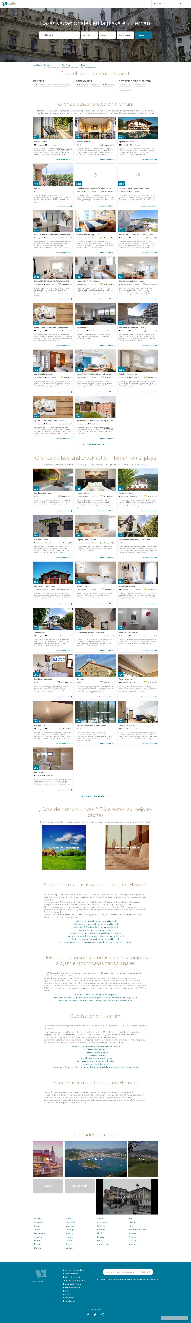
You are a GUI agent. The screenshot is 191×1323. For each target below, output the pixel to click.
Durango (70, 1229)
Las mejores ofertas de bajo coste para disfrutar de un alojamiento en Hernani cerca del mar (95, 1067)
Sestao (69, 1244)
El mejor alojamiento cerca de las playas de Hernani (95, 1046)
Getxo (100, 1218)
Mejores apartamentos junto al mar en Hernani (95, 924)
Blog (65, 1291)
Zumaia (69, 1218)
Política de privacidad (73, 1277)
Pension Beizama (84, 142)
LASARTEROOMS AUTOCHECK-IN (91, 633)
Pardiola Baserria (126, 493)
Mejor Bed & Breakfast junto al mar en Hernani (95, 927)
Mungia (69, 1237)
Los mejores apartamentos (95, 1049)
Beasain (100, 1237)
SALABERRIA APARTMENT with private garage (96, 374)
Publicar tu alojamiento (74, 1270)
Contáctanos (69, 1297)
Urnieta (69, 1248)
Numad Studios (40, 142)
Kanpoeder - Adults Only (44, 586)
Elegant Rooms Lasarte (86, 540)
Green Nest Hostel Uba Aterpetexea (91, 726)
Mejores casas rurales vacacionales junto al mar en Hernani (96, 936)
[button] (88, 1314)
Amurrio (132, 1237)
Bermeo (132, 1222)
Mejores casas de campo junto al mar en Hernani (95, 939)
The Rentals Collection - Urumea (133, 328)
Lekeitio (38, 1218)
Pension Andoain (41, 540)
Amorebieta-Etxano (138, 1229)
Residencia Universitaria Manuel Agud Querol (95, 421)
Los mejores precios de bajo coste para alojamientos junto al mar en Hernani (95, 942)
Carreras (67, 1294)
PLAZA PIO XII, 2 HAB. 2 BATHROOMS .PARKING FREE (56, 281)
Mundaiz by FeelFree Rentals (88, 281)
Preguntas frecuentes (73, 1284)
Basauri (37, 1244)
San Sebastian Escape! (43, 374)
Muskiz (132, 1244)
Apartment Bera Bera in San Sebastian (50, 421)
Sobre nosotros (70, 1273)
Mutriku (69, 1233)
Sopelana (70, 1226)
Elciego (37, 1248)
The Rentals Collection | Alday (131, 281)
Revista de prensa (71, 1287)
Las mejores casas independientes (95, 1058)
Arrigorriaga (102, 1244)
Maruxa (37, 188)
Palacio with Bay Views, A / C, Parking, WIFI (94, 188)
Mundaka (38, 1222)
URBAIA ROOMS (83, 586)
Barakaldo (102, 1222)
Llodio (100, 1233)
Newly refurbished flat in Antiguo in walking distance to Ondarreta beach (64, 235)
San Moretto (39, 772)
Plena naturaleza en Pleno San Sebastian (51, 328)
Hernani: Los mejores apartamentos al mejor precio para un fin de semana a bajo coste (95, 997)
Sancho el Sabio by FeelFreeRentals (134, 188)
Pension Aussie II (41, 726)
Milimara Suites (83, 328)
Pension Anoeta (125, 679)
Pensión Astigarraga (42, 493)
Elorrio (37, 1240)
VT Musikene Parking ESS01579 (90, 235)
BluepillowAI (69, 1301)
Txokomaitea (39, 633)
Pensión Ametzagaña (43, 679)
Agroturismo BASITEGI (128, 142)
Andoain (133, 1233)
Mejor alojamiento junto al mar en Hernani (95, 921)
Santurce (101, 1229)
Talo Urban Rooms (127, 586)
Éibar (131, 1226)
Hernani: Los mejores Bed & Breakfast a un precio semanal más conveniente (95, 1000)
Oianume (80, 679)
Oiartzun (133, 1240)
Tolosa (37, 1229)
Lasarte (69, 1240)
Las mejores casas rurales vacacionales (95, 1061)
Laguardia (70, 1222)
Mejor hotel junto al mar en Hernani (95, 930)
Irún (130, 1218)
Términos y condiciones (74, 1280)
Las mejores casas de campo (95, 1064)
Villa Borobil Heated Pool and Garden (134, 540)
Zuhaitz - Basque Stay (128, 374)
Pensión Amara (83, 493)
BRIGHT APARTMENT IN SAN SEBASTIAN (136, 235)
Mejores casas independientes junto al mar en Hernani (95, 933)
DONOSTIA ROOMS (127, 726)
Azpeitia (38, 1237)
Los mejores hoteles (95, 1055)
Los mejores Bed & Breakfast (95, 1052)
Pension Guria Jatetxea (128, 633)
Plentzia (101, 1226)
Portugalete (39, 1233)
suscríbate (145, 1272)
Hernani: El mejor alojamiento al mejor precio (95, 994)
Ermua (100, 1240)
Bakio (36, 1226)
